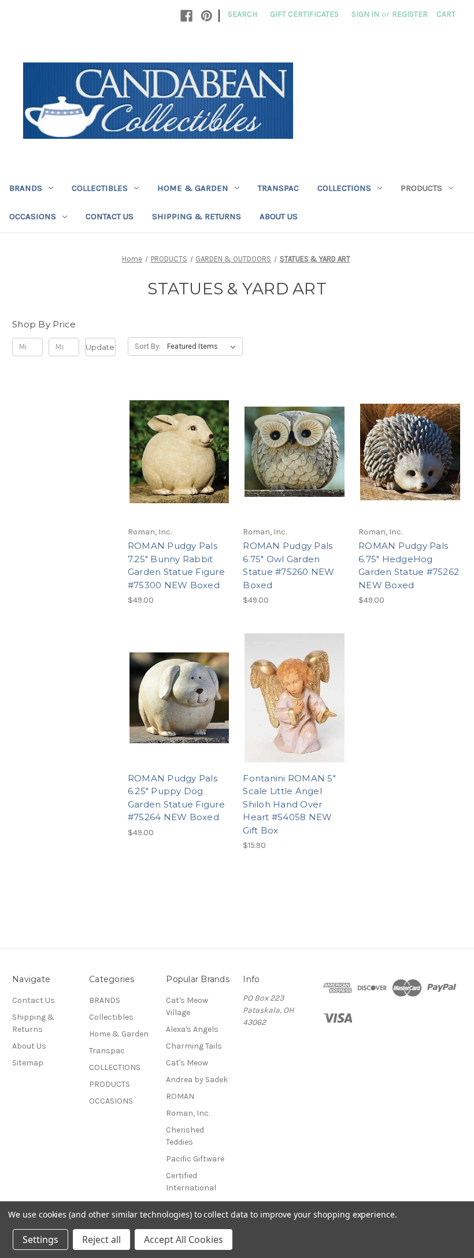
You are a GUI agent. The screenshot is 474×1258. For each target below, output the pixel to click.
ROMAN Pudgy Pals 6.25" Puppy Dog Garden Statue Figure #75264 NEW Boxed (176, 798)
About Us (279, 216)
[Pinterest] (207, 16)
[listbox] (203, 346)
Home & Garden (192, 188)
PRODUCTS (421, 188)
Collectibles (100, 188)
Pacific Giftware (195, 1159)
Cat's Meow (187, 1063)
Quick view (177, 431)
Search (242, 14)
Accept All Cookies (183, 1239)
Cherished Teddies (185, 1136)
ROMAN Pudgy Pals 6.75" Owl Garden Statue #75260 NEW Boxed (288, 565)
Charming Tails (194, 1046)
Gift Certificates (304, 14)
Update (100, 347)
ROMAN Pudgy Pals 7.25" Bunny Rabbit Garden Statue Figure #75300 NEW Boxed (176, 565)
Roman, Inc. (188, 1113)
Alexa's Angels (192, 1029)
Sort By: (148, 346)
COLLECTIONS (344, 188)
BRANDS (25, 188)
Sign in (365, 14)
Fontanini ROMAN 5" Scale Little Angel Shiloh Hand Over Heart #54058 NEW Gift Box (289, 804)
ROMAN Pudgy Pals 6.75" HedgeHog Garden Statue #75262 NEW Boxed (408, 565)
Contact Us (110, 216)
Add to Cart (179, 472)
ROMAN (180, 1096)
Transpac (278, 188)
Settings (40, 1239)
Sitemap (27, 1063)
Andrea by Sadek (197, 1079)
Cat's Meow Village (187, 1006)
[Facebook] (186, 16)
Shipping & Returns (196, 216)
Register (410, 14)
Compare (176, 452)
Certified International (191, 1182)
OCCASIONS (32, 216)
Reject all (101, 1239)
